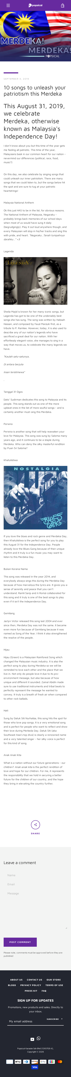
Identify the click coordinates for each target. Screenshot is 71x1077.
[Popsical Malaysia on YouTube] (32, 1039)
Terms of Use (54, 985)
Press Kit (31, 990)
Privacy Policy (30, 985)
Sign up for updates (35, 1000)
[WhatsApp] (38, 1039)
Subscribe (53, 1019)
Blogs (12, 985)
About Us (16, 979)
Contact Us (34, 979)
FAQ (44, 990)
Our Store (54, 979)
